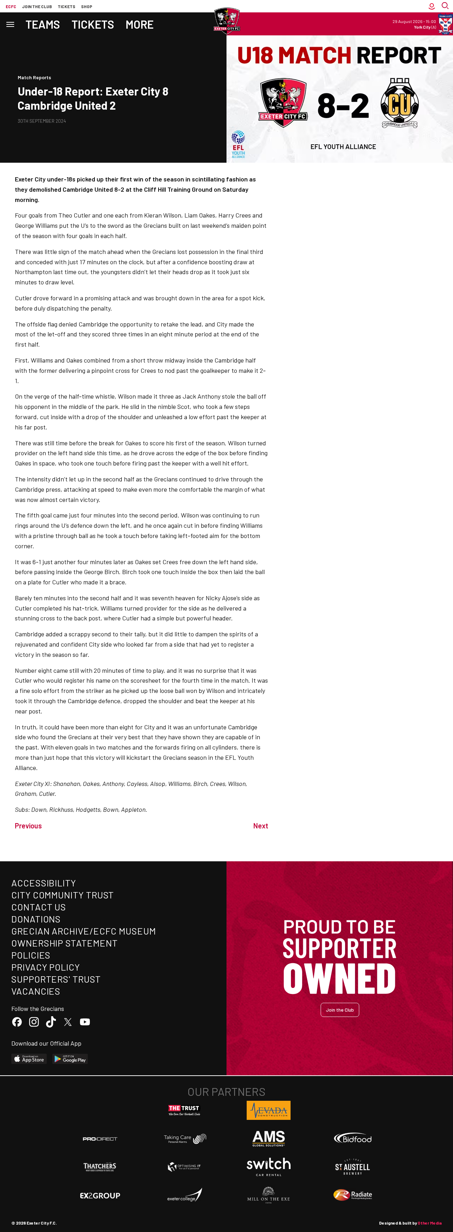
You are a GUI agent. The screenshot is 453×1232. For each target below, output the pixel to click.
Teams (42, 24)
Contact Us (38, 906)
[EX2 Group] (100, 1195)
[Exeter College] (184, 1195)
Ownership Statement (64, 942)
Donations (36, 918)
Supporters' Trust (56, 978)
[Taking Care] (184, 1139)
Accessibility (43, 882)
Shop (86, 6)
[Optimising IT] (184, 1167)
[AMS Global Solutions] (269, 1138)
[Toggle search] (446, 6)
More (140, 24)
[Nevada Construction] (269, 1110)
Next (260, 825)
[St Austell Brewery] (353, 1167)
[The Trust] (184, 1110)
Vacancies (36, 990)
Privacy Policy (45, 966)
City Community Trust (62, 894)
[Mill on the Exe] (269, 1195)
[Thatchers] (100, 1167)
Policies (31, 954)
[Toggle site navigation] (10, 23)
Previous (28, 825)
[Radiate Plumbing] (353, 1195)
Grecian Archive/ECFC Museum (83, 930)
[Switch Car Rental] (269, 1167)
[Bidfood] (353, 1138)
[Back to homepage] (226, 21)
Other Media (430, 1222)
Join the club (37, 6)
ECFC (11, 6)
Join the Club (340, 1010)
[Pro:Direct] (100, 1139)
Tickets (66, 6)
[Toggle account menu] (432, 6)
